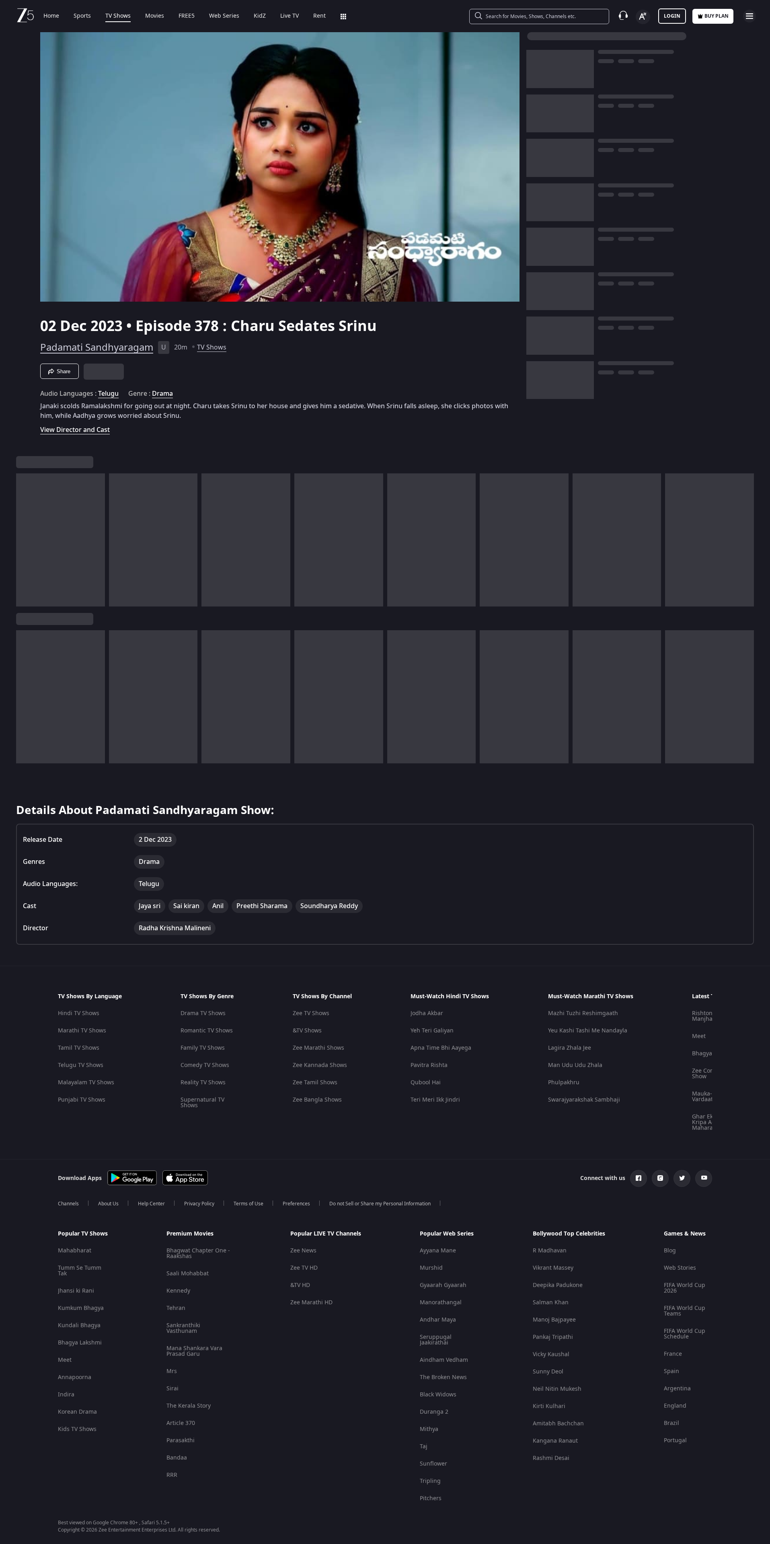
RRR (171, 1475)
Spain (671, 1371)
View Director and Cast (75, 429)
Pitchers (430, 1498)
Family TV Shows (203, 1048)
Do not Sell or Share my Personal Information (380, 1203)
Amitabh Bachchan (558, 1423)
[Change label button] (643, 17)
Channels (68, 1203)
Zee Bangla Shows (317, 1100)
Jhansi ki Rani (76, 1291)
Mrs (171, 1371)
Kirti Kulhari (549, 1406)
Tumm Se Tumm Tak (79, 1271)
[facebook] (638, 1178)
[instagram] (660, 1178)
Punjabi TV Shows (81, 1100)
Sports (82, 16)
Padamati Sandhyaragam (96, 347)
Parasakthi (180, 1440)
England (675, 1406)
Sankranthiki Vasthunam (183, 1328)
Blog (670, 1250)
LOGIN (672, 16)
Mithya (429, 1429)
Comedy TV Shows (205, 1065)
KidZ (260, 16)
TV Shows (118, 16)
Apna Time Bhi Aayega (441, 1048)
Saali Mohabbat (187, 1273)
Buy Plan (716, 16)
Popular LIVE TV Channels (325, 1234)
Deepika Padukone (558, 1285)
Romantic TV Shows (207, 1030)
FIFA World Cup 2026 (684, 1288)
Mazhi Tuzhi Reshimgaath (583, 1013)
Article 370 (180, 1423)
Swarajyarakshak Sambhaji (584, 1100)
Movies (154, 16)
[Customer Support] (623, 16)
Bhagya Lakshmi (80, 1342)
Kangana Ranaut (555, 1441)
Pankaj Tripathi (553, 1337)
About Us (108, 1203)
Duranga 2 (434, 1412)
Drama (162, 393)
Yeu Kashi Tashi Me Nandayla (587, 1030)
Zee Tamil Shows (315, 1082)
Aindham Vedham (444, 1360)
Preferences (296, 1203)
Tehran (175, 1308)
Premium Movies (190, 1234)
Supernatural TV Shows (202, 1103)
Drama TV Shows (203, 1013)
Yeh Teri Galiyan (432, 1030)
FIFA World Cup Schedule (684, 1334)
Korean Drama (77, 1412)
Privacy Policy (199, 1203)
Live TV (289, 16)
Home (51, 16)
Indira (66, 1394)
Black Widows (438, 1394)
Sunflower (433, 1464)
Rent (319, 16)
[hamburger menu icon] (749, 16)
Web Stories (680, 1268)
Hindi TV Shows (78, 1013)
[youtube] (703, 1178)
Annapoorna (74, 1377)
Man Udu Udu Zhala (575, 1065)
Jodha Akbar (427, 1013)
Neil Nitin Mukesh (557, 1389)
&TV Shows (307, 1030)
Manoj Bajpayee (554, 1320)
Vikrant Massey (553, 1268)
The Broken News (443, 1377)
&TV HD (300, 1285)
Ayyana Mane (438, 1250)
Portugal (675, 1440)
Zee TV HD (304, 1268)
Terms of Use (248, 1203)
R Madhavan (550, 1250)
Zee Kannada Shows (320, 1065)
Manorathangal (441, 1302)
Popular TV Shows (83, 1234)
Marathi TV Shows (82, 1030)
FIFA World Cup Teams (684, 1311)
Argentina (677, 1388)
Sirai (172, 1388)
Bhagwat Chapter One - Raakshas (198, 1253)
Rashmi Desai (551, 1458)
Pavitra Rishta (429, 1065)
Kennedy (178, 1291)
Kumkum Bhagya (81, 1308)
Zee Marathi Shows (318, 1048)
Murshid (431, 1268)
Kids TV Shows (77, 1429)
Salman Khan (551, 1302)
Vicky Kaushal (551, 1354)
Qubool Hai (426, 1082)
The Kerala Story (188, 1406)
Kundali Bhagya (79, 1325)
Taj (423, 1446)
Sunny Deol (548, 1371)
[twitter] (681, 1178)
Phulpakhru (563, 1082)
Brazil (671, 1423)
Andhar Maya (438, 1320)
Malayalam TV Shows (86, 1082)
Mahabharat (74, 1250)
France (673, 1354)
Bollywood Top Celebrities (569, 1234)
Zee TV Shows (311, 1013)
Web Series (224, 16)
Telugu (108, 393)
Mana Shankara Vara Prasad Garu (194, 1351)
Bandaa (176, 1458)
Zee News (303, 1250)
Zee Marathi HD (311, 1302)
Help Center (151, 1203)
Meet (699, 1036)
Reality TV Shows (203, 1082)
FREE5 (187, 16)
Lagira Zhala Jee (569, 1048)
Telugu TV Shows (80, 1065)
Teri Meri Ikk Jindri (435, 1100)
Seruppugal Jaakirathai (436, 1340)
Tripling (430, 1481)
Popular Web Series (447, 1234)
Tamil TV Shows (78, 1048)
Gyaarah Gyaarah (443, 1285)
